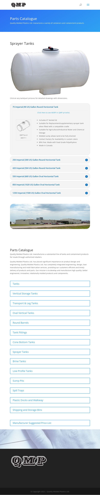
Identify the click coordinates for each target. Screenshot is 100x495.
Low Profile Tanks (23, 371)
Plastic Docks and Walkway (28, 400)
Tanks (16, 283)
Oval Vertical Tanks (23, 313)
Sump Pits (18, 380)
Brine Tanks (19, 361)
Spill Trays (18, 390)
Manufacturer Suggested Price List (32, 423)
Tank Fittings (20, 332)
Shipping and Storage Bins (27, 410)
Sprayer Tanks (21, 352)
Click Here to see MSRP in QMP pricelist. (53, 112)
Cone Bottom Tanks (24, 342)
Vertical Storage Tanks (25, 293)
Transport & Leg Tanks (25, 303)
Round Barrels (21, 322)
